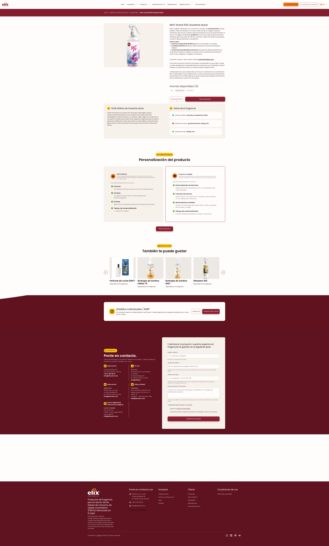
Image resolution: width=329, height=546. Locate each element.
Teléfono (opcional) (173, 374)
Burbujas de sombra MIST (176, 282)
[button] (290, 4)
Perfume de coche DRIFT (122, 280)
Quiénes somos (184, 4)
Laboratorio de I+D (158, 4)
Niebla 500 (134, 13)
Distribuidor (191, 500)
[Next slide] (223, 272)
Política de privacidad (224, 494)
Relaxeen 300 (200, 280)
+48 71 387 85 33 (137, 502)
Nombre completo (173, 352)
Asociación (130, 4)
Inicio (122, 4)
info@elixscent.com (138, 506)
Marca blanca (192, 497)
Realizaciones (172, 4)
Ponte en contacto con (166, 497)
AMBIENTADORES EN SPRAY (119, 13)
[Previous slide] (106, 272)
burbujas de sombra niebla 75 (148, 282)
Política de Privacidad (183, 409)
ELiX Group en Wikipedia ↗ (138, 510)
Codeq (98, 535)
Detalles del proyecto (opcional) (177, 386)
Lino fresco (190, 90)
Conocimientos (200, 4)
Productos (143, 4)
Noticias (161, 503)
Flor (171, 90)
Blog (160, 500)
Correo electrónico (174, 363)
